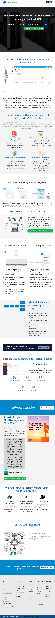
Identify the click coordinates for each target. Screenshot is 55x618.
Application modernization (32, 585)
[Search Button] (47, 2)
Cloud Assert (47, 107)
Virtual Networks (27, 380)
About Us (48, 584)
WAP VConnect (6, 609)
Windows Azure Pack (8, 606)
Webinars (39, 602)
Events (38, 596)
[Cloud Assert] (10, 2)
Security (30, 598)
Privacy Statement (36, 616)
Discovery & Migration (21, 588)
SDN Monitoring (14, 380)
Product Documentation (40, 585)
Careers (47, 586)
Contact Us (48, 588)
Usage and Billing (7, 603)
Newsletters (40, 604)
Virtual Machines (22, 390)
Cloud (30, 593)
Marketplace (34, 390)
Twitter (49, 591)
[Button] (50, 2)
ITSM (17, 590)
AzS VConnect (6, 601)
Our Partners (40, 593)
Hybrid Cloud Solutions (21, 584)
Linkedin (47, 594)
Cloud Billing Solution (20, 586)
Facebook (47, 591)
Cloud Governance (20, 592)
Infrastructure (32, 596)
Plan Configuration (40, 380)
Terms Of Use (27, 616)
